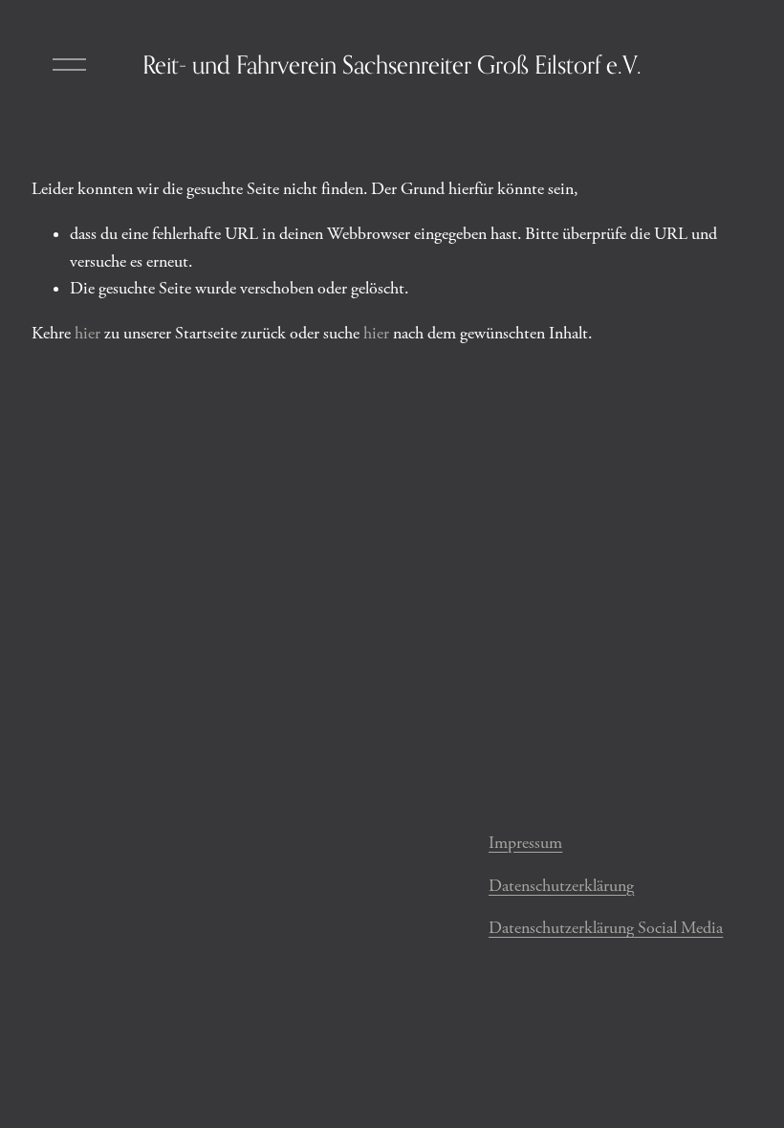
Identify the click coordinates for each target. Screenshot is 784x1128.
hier (87, 333)
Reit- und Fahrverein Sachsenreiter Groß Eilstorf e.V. (392, 64)
